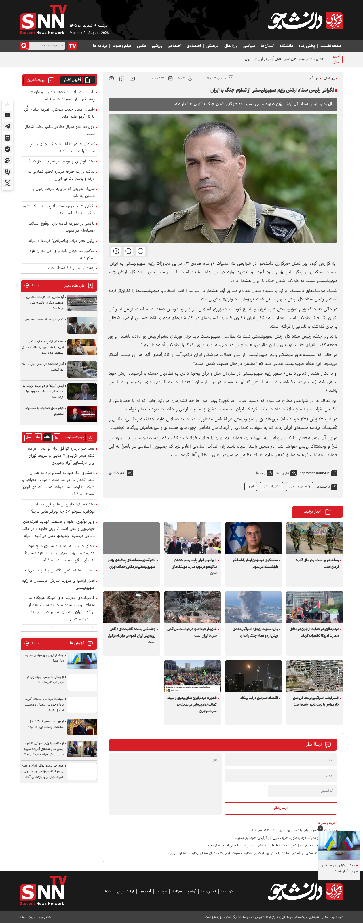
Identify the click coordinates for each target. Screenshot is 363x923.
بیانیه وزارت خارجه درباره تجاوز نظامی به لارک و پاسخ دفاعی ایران (61, 175)
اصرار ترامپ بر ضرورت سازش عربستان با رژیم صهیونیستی (58, 584)
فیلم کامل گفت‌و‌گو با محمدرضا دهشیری (44, 411)
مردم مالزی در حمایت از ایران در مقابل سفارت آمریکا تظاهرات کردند (314, 632)
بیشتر (31, 285)
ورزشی (157, 46)
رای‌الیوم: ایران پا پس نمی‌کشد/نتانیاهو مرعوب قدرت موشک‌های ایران (194, 567)
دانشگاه (286, 46)
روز (56, 437)
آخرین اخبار (72, 80)
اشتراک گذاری (117, 473)
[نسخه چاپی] (111, 78)
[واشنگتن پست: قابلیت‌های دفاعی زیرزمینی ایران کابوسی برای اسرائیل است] (131, 607)
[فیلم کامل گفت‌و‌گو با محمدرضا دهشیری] (82, 414)
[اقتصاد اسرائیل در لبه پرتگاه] (253, 676)
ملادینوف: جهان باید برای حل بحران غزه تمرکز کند (62, 255)
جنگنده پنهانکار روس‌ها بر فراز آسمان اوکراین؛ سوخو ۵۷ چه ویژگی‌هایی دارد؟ (63, 508)
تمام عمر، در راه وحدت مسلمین (44, 319)
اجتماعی (174, 46)
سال (28, 437)
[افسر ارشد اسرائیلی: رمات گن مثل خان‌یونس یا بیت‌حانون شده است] (314, 676)
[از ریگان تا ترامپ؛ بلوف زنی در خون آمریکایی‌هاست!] (82, 682)
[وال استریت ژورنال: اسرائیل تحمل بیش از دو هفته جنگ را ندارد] (253, 607)
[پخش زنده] (72, 46)
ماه (38, 437)
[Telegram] (7, 126)
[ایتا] (7, 160)
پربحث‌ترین (36, 80)
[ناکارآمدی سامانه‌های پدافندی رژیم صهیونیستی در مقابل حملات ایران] (131, 538)
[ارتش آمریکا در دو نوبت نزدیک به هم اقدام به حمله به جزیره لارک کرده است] (82, 391)
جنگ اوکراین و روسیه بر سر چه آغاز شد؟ (62, 161)
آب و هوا (145, 891)
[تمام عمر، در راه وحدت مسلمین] (82, 325)
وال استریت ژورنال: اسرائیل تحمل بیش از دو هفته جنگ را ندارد (255, 632)
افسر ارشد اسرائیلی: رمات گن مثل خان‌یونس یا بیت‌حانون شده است (316, 701)
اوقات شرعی (125, 891)
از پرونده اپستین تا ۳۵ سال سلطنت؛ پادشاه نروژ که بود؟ (46, 724)
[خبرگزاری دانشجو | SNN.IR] (305, 21)
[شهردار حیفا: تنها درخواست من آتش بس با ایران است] (192, 607)
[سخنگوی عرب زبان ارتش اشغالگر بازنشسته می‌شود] (253, 538)
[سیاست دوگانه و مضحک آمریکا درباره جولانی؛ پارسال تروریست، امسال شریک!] (82, 705)
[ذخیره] (122, 78)
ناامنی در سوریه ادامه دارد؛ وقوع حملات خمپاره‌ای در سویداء (62, 227)
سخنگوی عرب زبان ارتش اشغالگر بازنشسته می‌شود (255, 563)
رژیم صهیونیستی (299, 487)
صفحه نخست (331, 46)
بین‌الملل (231, 46)
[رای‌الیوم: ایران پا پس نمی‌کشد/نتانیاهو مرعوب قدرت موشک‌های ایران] (192, 538)
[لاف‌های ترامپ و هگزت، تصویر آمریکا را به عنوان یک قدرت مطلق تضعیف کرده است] (82, 347)
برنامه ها (100, 46)
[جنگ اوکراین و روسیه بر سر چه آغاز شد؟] (82, 661)
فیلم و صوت (122, 46)
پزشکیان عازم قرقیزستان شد (71, 268)
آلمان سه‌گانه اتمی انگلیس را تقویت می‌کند (59, 570)
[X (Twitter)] (7, 183)
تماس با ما (208, 891)
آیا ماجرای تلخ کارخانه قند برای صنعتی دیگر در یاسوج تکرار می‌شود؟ (45, 303)
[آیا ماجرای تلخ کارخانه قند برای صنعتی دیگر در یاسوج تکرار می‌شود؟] (82, 303)
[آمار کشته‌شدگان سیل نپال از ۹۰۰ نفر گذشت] (82, 369)
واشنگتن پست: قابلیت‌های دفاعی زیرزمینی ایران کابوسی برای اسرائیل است (131, 635)
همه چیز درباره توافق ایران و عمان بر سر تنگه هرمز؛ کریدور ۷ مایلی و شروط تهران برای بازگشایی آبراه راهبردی (61, 456)
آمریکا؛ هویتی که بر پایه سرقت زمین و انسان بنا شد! (63, 193)
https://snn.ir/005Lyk (315, 473)
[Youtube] (7, 115)
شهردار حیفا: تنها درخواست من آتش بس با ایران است (192, 632)
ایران (251, 487)
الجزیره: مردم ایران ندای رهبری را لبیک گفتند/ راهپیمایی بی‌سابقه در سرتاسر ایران (192, 704)
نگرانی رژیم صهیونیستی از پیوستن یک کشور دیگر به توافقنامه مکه (59, 210)
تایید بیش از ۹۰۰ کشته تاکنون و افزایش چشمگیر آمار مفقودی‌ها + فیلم (62, 96)
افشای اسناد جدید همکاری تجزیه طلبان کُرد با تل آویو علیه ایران (284, 59)
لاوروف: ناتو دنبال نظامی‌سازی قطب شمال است (59, 131)
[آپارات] (7, 171)
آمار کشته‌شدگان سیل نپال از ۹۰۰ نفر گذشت (43, 366)
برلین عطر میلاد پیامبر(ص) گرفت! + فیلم (62, 241)
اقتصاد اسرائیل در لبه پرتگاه (259, 698)
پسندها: (260, 473)
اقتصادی (194, 46)
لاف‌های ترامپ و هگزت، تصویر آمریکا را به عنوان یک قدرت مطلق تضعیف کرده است (43, 347)
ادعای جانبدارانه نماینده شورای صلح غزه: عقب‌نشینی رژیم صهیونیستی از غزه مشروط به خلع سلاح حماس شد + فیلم (59, 553)
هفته (47, 437)
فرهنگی (212, 46)
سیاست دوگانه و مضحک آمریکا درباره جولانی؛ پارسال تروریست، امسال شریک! (44, 705)
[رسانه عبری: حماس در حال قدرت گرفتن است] (314, 538)
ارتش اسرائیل (271, 487)
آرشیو (192, 891)
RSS (108, 891)
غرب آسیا (313, 78)
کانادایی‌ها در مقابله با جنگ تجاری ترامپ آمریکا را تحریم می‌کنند (62, 148)
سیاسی (249, 46)
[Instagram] (7, 137)
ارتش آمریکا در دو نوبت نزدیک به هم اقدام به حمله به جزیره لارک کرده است (43, 391)
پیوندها (162, 891)
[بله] (7, 149)
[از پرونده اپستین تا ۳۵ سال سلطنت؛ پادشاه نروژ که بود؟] (82, 727)
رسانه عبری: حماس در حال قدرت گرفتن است (317, 563)
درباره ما (227, 891)
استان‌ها (267, 46)
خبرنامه (177, 891)
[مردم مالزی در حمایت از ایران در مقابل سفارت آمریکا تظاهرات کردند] (314, 607)
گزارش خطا (282, 473)
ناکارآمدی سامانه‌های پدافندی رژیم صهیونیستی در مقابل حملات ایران (131, 563)
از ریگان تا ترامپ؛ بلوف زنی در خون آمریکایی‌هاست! (45, 679)
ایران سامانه (26, 917)
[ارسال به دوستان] (132, 78)
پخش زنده (307, 46)
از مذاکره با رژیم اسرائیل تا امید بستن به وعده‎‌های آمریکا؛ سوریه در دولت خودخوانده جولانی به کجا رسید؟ (42, 749)
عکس (141, 46)
